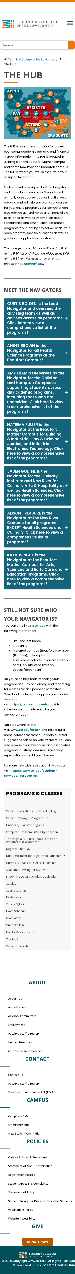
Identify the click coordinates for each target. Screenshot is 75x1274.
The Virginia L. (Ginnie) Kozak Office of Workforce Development (31, 840)
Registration (14, 897)
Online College (15, 925)
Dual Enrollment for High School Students (33, 856)
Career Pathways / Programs (25, 818)
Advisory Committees (22, 1016)
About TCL (15, 998)
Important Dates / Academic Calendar (31, 876)
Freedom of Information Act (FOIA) (31, 1092)
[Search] (71, 45)
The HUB (12, 939)
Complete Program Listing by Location (32, 832)
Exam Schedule (16, 911)
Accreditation (17, 1007)
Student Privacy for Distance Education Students (40, 1201)
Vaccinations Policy (20, 1210)
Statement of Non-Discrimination (30, 1166)
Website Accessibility (21, 1218)
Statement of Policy (21, 1192)
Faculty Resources (18, 932)
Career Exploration (18, 946)
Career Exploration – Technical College (31, 811)
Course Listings (16, 890)
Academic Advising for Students (27, 870)
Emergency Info (18, 1125)
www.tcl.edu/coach (26, 730)
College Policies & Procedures (27, 1157)
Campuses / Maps (20, 1116)
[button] (37, 318)
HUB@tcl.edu (35, 626)
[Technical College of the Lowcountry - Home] (37, 23)
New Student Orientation (24, 1133)
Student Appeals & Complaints (28, 1183)
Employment (16, 1025)
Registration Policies (21, 1175)
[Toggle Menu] (70, 23)
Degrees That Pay (18, 849)
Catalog (11, 883)
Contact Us (15, 1075)
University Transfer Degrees (25, 825)
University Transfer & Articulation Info (31, 863)
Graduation (13, 918)
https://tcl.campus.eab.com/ (33, 704)
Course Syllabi (15, 904)
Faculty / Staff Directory (24, 1033)
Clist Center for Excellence (25, 1051)
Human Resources (20, 1042)
